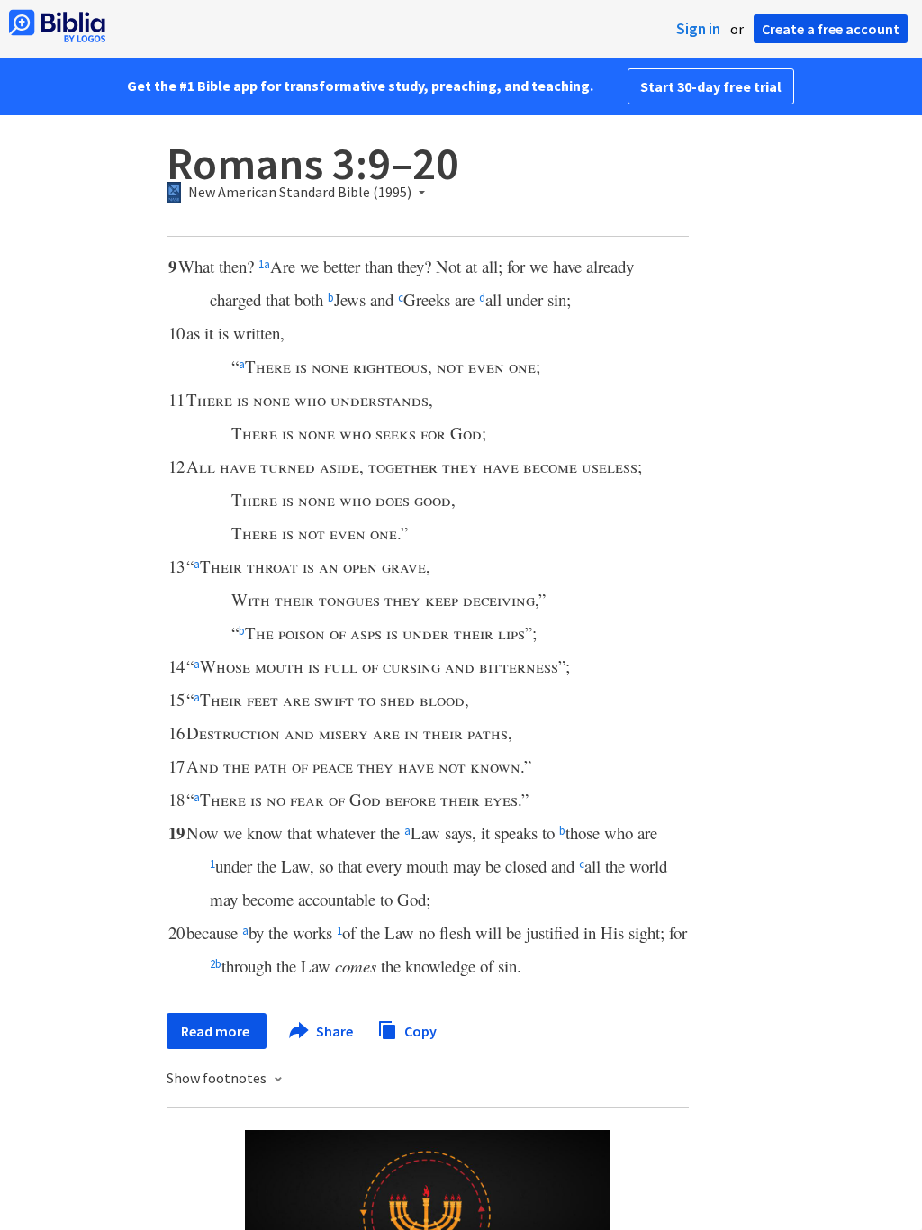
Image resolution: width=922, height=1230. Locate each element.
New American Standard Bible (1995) (299, 193)
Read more (216, 1031)
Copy (419, 1030)
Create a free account (830, 29)
